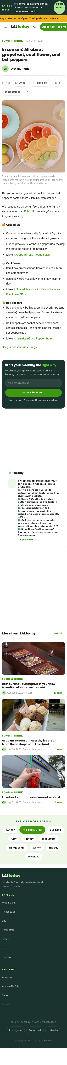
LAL (20, 26)
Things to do (17, 847)
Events (36, 847)
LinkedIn (53, 1030)
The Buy (53, 847)
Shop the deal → (27, 539)
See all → (59, 633)
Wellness (33, 856)
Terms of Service (42, 1040)
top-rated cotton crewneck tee (35, 500)
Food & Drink (12, 40)
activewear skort (28, 493)
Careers (6, 995)
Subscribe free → (33, 392)
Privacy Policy (22, 1040)
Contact (6, 1004)
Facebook (42, 83)
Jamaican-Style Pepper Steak (34, 338)
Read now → (59, 7)
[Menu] (6, 27)
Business (55, 830)
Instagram (16, 1030)
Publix (28, 211)
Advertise (7, 977)
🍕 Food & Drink (32, 830)
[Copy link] (28, 92)
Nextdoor (14, 91)
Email (22, 83)
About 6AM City (10, 986)
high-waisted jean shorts (36, 524)
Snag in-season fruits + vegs (19, 347)
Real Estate (48, 838)
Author (10, 830)
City (13, 838)
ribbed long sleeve (29, 514)
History (29, 838)
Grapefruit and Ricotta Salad (33, 254)
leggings (23, 532)
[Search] (34, 27)
